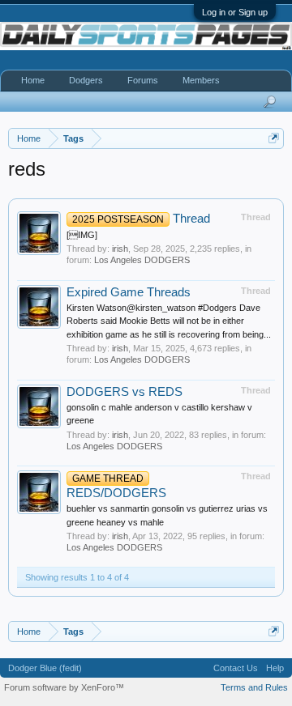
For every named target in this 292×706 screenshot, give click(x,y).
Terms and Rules (254, 687)
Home (33, 80)
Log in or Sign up (235, 12)
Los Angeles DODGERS (142, 260)
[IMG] (82, 235)
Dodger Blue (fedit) (45, 668)
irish (120, 248)
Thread (141, 218)
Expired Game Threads (129, 292)
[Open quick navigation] (273, 138)
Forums (142, 80)
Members (201, 80)
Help (275, 668)
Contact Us (235, 668)
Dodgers (86, 80)
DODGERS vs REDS (124, 391)
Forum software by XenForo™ (64, 687)
